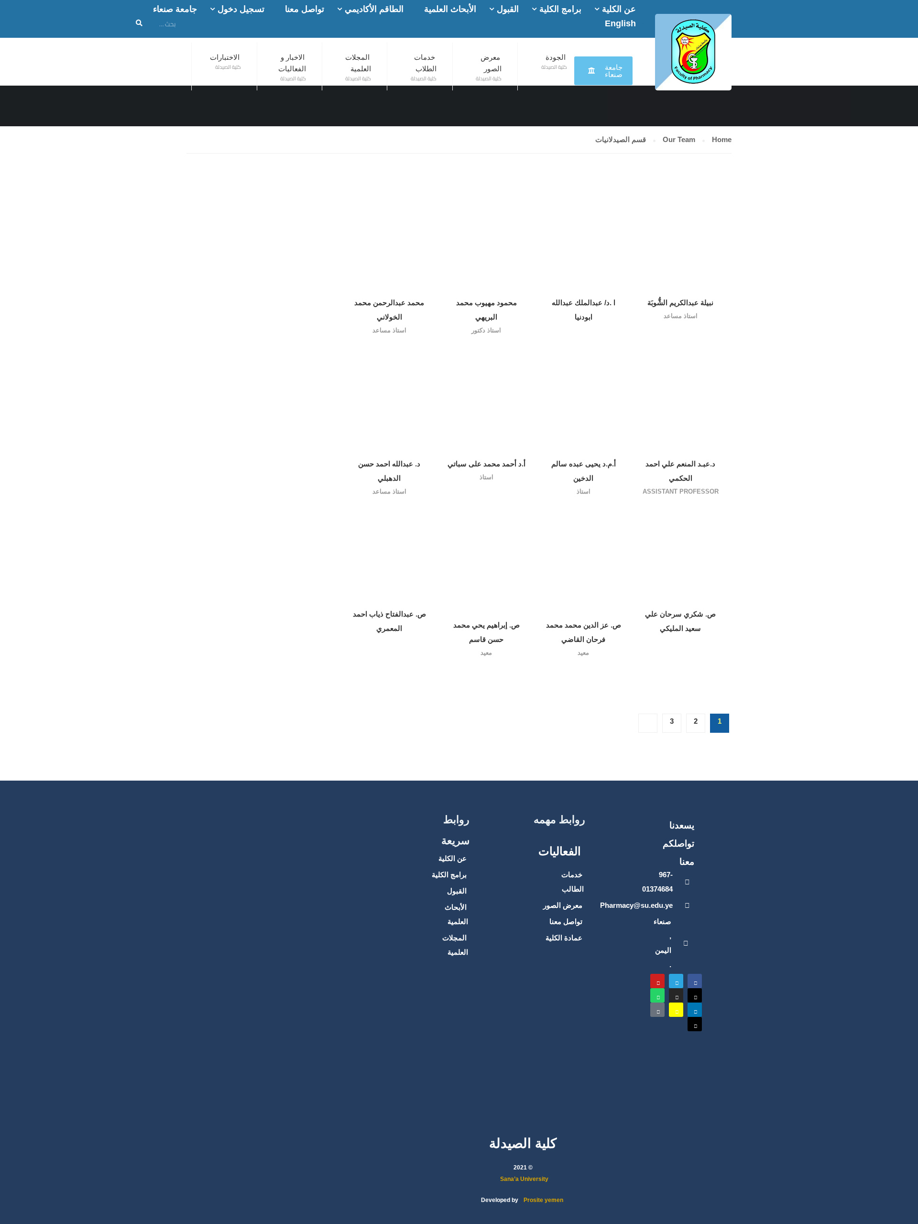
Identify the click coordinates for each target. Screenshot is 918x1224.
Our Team (679, 139)
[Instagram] (676, 995)
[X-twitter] (695, 995)
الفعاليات (559, 851)
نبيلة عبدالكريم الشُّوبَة (680, 302)
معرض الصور (562, 905)
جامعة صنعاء (175, 9)
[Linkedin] (695, 1010)
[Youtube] (657, 981)
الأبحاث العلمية (450, 9)
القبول (508, 9)
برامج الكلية (560, 9)
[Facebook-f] (695, 981)
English (620, 23)
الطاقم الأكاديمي (374, 9)
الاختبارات (225, 57)
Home (722, 139)
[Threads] (695, 1024)
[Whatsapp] (657, 995)
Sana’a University (524, 1179)
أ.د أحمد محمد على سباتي (486, 464)
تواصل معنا (304, 9)
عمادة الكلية (564, 938)
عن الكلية (619, 9)
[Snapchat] (676, 1010)
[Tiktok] (657, 1010)
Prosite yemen (543, 1200)
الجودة (556, 57)
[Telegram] (676, 981)
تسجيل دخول (241, 9)
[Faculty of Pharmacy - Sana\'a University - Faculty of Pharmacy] (693, 52)
